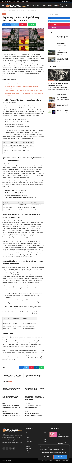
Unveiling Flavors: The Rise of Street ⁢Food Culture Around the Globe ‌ (22, 84)
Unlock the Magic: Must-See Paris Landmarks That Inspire (62, 442)
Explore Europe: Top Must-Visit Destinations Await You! (33, 406)
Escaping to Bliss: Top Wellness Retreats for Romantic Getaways (62, 104)
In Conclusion (8, 95)
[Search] (67, 5)
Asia (28, 437)
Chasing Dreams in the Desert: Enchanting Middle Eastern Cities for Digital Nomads (34, 398)
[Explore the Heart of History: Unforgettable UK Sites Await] (51, 99)
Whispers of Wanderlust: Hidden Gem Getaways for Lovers (11, 389)
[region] (53, 452)
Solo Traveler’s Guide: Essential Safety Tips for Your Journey (63, 111)
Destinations (35, 5)
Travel (28, 5)
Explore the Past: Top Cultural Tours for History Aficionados (62, 37)
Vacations (55, 5)
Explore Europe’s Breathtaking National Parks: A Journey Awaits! (11, 406)
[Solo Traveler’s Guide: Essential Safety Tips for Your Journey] (51, 112)
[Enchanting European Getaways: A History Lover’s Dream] (59, 75)
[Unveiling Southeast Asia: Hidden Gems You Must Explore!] (51, 52)
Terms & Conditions (24, 1)
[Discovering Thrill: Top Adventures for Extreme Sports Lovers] (51, 59)
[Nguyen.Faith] (16, 5)
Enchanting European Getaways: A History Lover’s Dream (58, 84)
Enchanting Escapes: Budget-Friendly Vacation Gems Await (62, 93)
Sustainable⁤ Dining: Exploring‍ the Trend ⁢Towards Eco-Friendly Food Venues (24, 93)
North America (60, 47)
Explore (49, 5)
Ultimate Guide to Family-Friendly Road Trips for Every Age (63, 435)
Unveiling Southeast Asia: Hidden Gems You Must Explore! (62, 51)
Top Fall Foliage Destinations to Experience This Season (63, 44)
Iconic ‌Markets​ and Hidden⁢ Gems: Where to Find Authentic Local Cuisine (23, 90)
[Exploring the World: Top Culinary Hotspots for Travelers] (23, 39)
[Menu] (3, 5)
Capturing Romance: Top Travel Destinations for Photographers (11, 414)
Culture (43, 5)
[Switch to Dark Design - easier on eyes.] (69, 5)
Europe (3, 403)
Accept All (60, 456)
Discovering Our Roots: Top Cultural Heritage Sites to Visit (34, 389)
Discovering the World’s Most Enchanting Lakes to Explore (10, 397)
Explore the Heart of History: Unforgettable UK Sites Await (62, 98)
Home (3, 1)
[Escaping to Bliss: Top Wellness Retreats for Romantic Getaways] (51, 105)
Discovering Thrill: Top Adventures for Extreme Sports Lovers (63, 59)
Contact (10, 1)
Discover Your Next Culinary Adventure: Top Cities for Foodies (33, 414)
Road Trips (61, 5)
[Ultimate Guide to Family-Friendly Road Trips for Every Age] (53, 434)
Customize (46, 456)
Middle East (29, 441)
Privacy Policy (16, 1)
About (6, 1)
